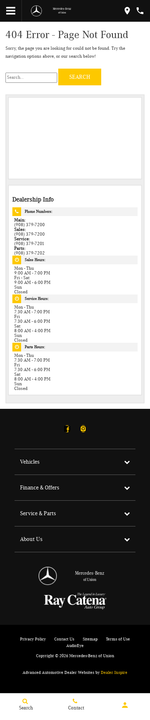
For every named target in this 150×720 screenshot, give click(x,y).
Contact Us (64, 639)
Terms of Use (118, 639)
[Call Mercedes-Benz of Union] (140, 10)
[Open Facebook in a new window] (67, 428)
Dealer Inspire (114, 672)
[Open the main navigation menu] (11, 11)
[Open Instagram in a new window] (83, 428)
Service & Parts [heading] (38, 513)
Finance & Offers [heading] (39, 488)
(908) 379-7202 (29, 253)
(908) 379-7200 (29, 225)
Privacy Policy (33, 639)
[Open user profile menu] (125, 705)
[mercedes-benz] (36, 10)
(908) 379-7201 (29, 243)
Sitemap (90, 639)
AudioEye (75, 645)
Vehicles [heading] (30, 462)
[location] (127, 10)
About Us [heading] (31, 539)
